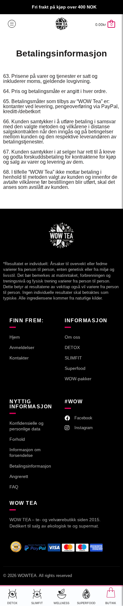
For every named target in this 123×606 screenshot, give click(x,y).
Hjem (14, 337)
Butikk (110, 603)
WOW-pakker (78, 378)
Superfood (75, 368)
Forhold (17, 439)
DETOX (72, 347)
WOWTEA (27, 575)
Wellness (61, 603)
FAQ (13, 486)
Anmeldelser (21, 347)
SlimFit (37, 603)
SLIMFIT (73, 357)
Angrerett (18, 476)
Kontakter (19, 357)
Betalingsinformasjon (30, 466)
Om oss (72, 337)
